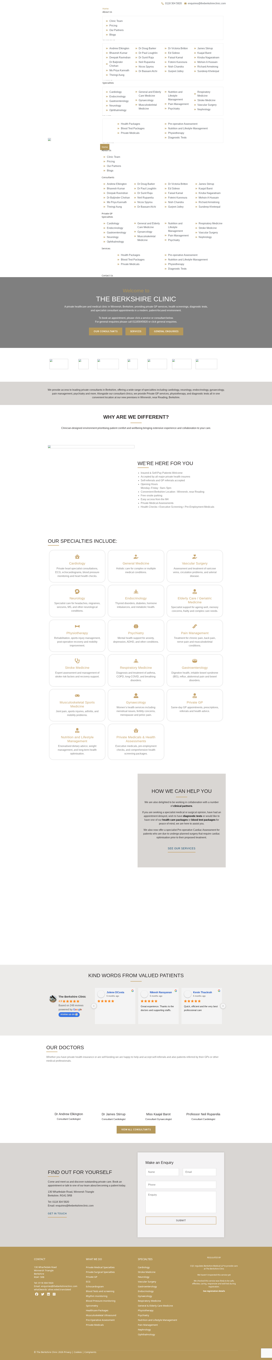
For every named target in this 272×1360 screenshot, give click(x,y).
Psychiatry (136, 633)
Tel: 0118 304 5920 (58, 1202)
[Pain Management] (194, 626)
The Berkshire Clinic (72, 996)
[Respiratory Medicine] (136, 661)
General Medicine (136, 563)
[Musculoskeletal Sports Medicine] (77, 695)
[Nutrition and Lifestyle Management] (77, 730)
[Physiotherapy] (77, 626)
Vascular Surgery (195, 563)
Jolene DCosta (115, 992)
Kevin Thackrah (202, 992)
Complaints (90, 1352)
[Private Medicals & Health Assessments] (136, 730)
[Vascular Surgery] (194, 556)
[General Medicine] (136, 556)
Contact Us (107, 275)
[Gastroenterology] (194, 661)
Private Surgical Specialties (100, 1271)
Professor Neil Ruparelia (203, 1114)
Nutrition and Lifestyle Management (157, 1319)
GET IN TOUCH (57, 1213)
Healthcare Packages (97, 1310)
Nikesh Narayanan (161, 992)
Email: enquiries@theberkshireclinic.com (71, 1205)
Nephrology (144, 1329)
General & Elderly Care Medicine (155, 1305)
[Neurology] (77, 591)
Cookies (78, 1352)
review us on (67, 1014)
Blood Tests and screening (100, 1291)
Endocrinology (136, 598)
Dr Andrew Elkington (69, 1114)
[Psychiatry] (136, 626)
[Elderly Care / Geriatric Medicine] (194, 591)
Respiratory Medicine (136, 667)
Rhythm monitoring (96, 1296)
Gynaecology (136, 702)
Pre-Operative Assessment (100, 1319)
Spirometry (92, 1305)
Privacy (67, 1352)
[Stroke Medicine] (77, 661)
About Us (106, 150)
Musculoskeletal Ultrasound (101, 1315)
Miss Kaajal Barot (158, 1114)
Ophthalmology (146, 1334)
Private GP (107, 213)
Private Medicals (95, 1324)
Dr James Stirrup (113, 1114)
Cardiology (77, 563)
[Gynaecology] (136, 695)
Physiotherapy (77, 633)
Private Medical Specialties (100, 1267)
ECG (88, 1281)
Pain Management (195, 633)
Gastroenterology (195, 667)
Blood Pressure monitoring (100, 1300)
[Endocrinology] (136, 591)
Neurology (77, 598)
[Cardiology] (77, 556)
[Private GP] (194, 695)
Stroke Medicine (77, 667)
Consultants (108, 177)
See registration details (214, 1291)
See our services (182, 848)
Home (105, 146)
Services (106, 248)
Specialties (107, 216)
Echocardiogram (95, 1286)
